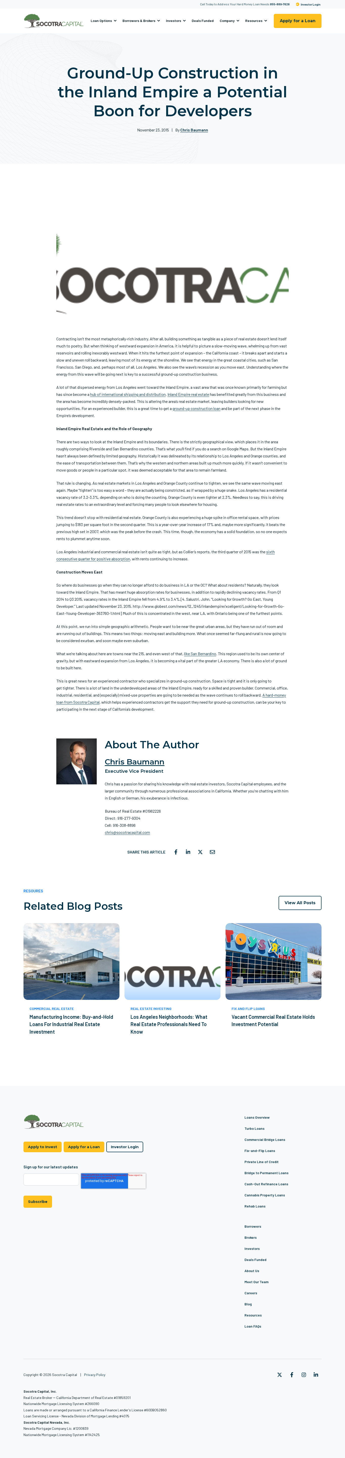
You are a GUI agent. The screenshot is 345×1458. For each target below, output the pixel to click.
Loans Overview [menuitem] (257, 1117)
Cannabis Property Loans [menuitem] (264, 1195)
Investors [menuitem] (252, 1248)
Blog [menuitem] (248, 1304)
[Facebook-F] (291, 1374)
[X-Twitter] (279, 1374)
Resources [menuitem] (253, 1315)
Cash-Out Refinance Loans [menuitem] (266, 1184)
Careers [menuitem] (250, 1293)
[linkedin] (188, 852)
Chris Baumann (194, 129)
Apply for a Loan (297, 20)
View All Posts (300, 902)
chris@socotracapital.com (127, 832)
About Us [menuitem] (251, 1271)
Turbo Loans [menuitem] (254, 1128)
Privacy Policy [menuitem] (94, 1374)
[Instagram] (303, 1374)
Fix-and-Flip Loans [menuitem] (259, 1150)
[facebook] (176, 852)
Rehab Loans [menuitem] (254, 1206)
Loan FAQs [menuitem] (252, 1326)
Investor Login (311, 4)
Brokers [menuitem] (250, 1237)
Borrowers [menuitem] (252, 1226)
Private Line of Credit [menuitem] (261, 1162)
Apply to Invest (42, 1147)
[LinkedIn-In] (316, 1374)
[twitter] (200, 852)
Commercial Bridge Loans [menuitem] (264, 1139)
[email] (212, 852)
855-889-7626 (280, 4)
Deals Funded (203, 21)
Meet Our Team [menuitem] (256, 1282)
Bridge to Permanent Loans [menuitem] (266, 1173)
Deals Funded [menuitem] (255, 1259)
